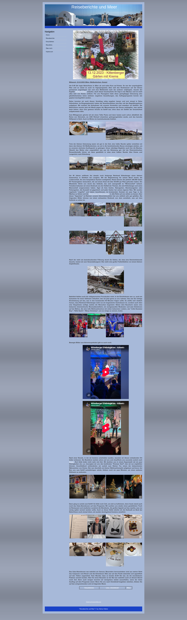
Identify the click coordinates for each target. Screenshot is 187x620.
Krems (71, 462)
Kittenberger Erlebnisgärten (99, 194)
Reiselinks (49, 45)
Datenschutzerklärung (93, 602)
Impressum (49, 51)
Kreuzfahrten (50, 41)
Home (48, 35)
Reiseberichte (50, 38)
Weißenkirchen (80, 92)
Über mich (49, 48)
